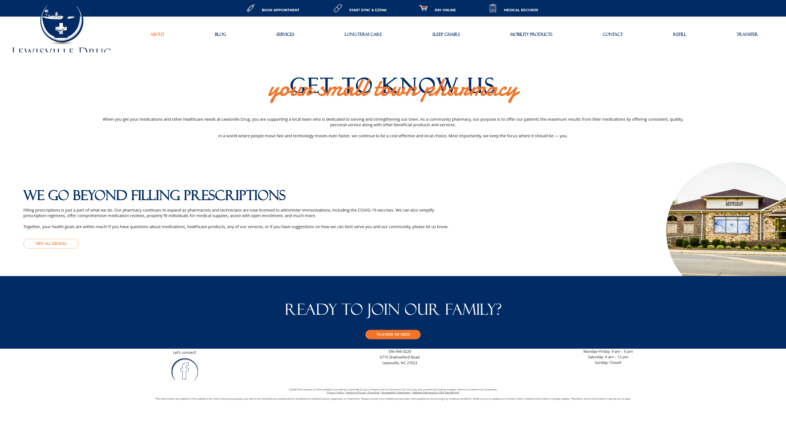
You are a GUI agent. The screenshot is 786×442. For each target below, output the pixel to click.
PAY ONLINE (445, 10)
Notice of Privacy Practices (362, 392)
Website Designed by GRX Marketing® (435, 392)
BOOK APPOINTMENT (280, 10)
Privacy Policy (336, 392)
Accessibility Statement (396, 392)
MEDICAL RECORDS (521, 10)
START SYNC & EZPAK (368, 10)
